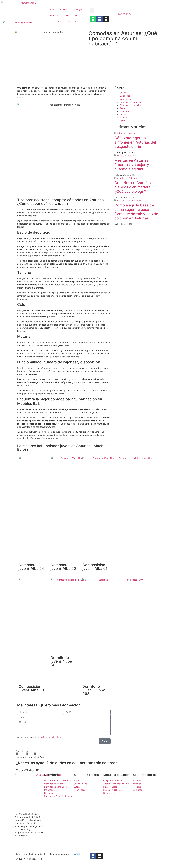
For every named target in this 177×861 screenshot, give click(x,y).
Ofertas (54, 15)
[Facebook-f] (93, 856)
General (123, 108)
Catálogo (77, 9)
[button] (92, 10)
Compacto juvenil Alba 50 (63, 567)
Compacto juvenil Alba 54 (31, 567)
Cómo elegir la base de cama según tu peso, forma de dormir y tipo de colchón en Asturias (136, 212)
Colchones (125, 95)
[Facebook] (99, 19)
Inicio (51, 9)
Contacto (71, 21)
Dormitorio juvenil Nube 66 (61, 661)
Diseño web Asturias (60, 854)
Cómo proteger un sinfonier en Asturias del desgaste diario (135, 142)
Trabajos (78, 15)
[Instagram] (106, 19)
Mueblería (124, 111)
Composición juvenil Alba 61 (94, 567)
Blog (59, 21)
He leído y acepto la (40, 737)
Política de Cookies (38, 854)
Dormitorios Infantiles (130, 102)
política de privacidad (50, 737)
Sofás (122, 120)
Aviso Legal (21, 854)
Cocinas (124, 92)
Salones (123, 117)
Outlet (66, 15)
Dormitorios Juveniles (130, 105)
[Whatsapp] (93, 19)
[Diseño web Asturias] (76, 854)
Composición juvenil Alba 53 (31, 688)
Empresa (63, 9)
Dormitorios (125, 99)
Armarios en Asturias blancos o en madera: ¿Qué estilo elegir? (133, 187)
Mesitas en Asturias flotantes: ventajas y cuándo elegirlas (131, 164)
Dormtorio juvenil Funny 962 (93, 690)
